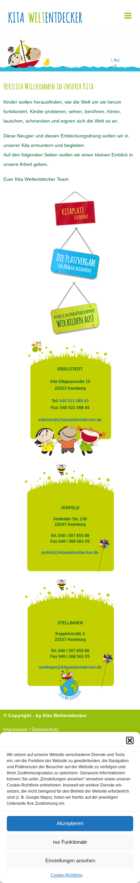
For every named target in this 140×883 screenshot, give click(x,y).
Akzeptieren (70, 823)
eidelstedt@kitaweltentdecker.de (70, 419)
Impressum (15, 729)
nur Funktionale (70, 842)
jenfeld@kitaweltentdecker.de (70, 552)
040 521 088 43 (74, 401)
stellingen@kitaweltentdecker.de (71, 667)
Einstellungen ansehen (70, 860)
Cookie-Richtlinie (67, 875)
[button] (129, 740)
